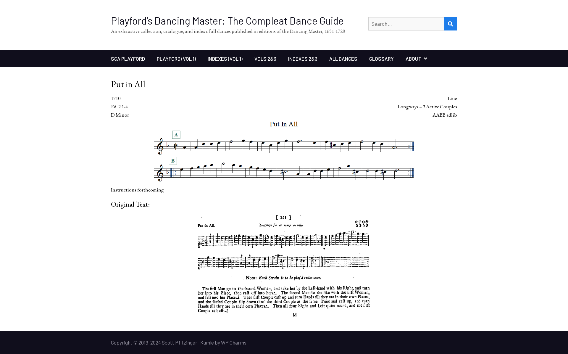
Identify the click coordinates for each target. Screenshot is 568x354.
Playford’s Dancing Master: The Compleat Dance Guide (227, 21)
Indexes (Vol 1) (225, 59)
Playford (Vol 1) (176, 59)
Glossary (381, 59)
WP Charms (233, 342)
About (413, 59)
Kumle (207, 342)
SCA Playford (128, 59)
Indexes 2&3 (302, 59)
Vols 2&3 (265, 59)
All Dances (343, 59)
